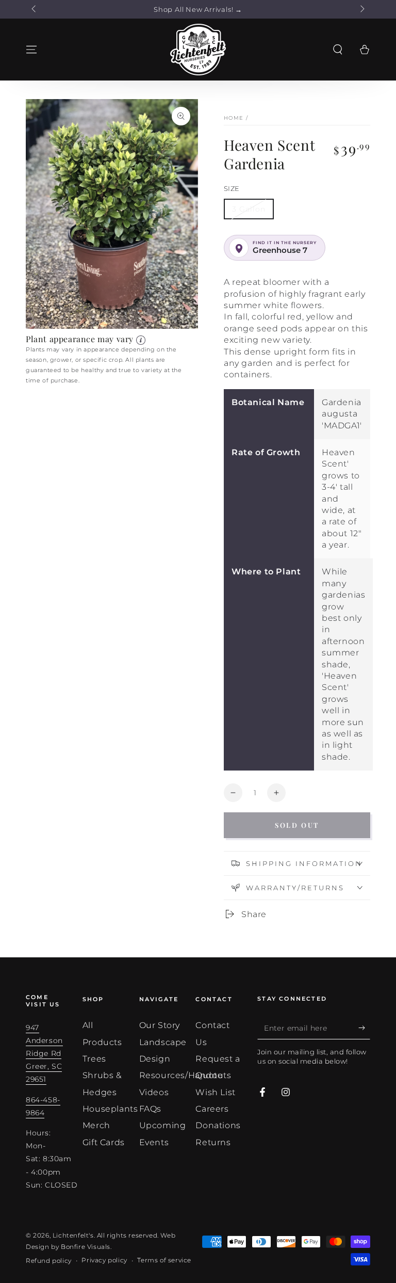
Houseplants (110, 1109)
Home (233, 118)
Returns (212, 1142)
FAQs (150, 1109)
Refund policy (49, 1260)
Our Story (159, 1025)
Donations (217, 1125)
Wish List (215, 1092)
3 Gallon (249, 209)
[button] (337, 49)
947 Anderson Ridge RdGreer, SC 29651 (44, 1053)
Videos (154, 1092)
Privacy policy (104, 1260)
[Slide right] (361, 9)
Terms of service (164, 1260)
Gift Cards (103, 1142)
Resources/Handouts (185, 1075)
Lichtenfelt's (73, 1235)
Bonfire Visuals (85, 1246)
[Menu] (31, 49)
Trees (94, 1059)
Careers (211, 1109)
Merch (96, 1125)
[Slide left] (34, 9)
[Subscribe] (364, 1027)
